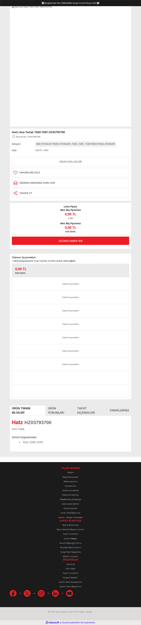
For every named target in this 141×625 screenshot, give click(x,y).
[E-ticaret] (70, 622)
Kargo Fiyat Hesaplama (71, 552)
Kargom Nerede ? (70, 577)
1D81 (81, 143)
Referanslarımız (70, 481)
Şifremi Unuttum (70, 556)
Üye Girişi (70, 564)
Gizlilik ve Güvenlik (70, 490)
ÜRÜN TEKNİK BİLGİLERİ (21, 410)
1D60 (74, 143)
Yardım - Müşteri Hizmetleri (70, 517)
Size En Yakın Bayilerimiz (71, 586)
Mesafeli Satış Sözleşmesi (70, 499)
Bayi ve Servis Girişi (70, 525)
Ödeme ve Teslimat (70, 495)
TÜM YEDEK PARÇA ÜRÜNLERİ (100, 143)
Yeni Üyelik (70, 568)
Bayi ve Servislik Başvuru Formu (70, 529)
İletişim (70, 472)
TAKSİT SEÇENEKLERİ (86, 410)
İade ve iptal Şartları (70, 503)
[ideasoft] (52, 622)
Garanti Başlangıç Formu (70, 543)
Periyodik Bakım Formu (70, 547)
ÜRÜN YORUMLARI (56, 410)
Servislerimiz (70, 486)
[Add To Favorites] (70, 172)
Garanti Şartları (70, 508)
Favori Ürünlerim (70, 534)
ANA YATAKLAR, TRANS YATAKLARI (53, 143)
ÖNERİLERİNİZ (119, 410)
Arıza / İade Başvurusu (70, 512)
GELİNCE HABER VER (71, 240)
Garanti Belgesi (70, 538)
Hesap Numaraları (70, 477)
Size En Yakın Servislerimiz (70, 582)
